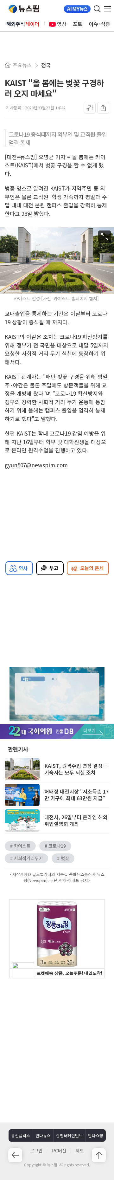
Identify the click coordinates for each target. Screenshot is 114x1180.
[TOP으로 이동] (99, 1155)
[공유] (103, 108)
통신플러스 (20, 1135)
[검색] (97, 9)
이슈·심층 (99, 24)
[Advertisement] (57, 1050)
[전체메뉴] (109, 9)
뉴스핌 (23, 9)
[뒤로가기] (15, 1155)
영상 (61, 24)
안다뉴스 (43, 1135)
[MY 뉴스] (77, 9)
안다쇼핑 (95, 1135)
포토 (77, 24)
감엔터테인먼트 (69, 1135)
